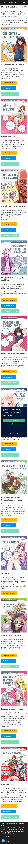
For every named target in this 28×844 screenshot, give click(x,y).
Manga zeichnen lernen (9, 2)
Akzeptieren (14, 420)
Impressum (6, 841)
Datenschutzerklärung (16, 435)
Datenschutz (6, 836)
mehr (14, 427)
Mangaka (5, 22)
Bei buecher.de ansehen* (10, 94)
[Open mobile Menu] (25, 2)
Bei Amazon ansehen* (9, 82)
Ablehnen (14, 424)
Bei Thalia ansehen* (8, 88)
